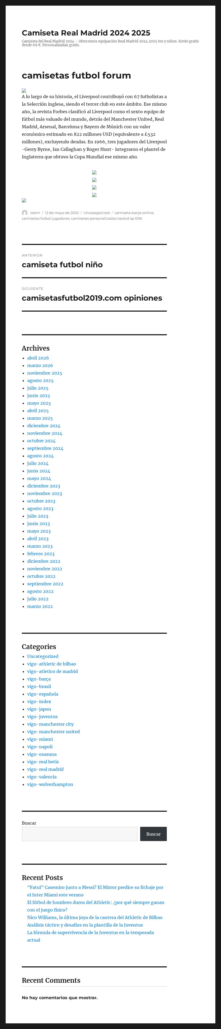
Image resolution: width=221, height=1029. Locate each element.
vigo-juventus (42, 716)
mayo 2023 (39, 531)
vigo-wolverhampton (50, 784)
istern (35, 213)
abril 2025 (38, 410)
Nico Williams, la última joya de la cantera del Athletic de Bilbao (95, 917)
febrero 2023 (40, 553)
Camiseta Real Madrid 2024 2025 (86, 32)
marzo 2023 (40, 546)
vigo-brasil (39, 686)
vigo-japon (39, 709)
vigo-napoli (40, 746)
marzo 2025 (40, 418)
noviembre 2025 (44, 373)
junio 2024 (38, 470)
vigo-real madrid (45, 769)
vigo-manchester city (50, 724)
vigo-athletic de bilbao (51, 664)
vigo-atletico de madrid (52, 671)
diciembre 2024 (43, 425)
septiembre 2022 (45, 583)
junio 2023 (38, 523)
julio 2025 (38, 388)
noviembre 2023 (44, 493)
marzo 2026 (40, 365)
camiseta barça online (134, 213)
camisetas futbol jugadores (46, 218)
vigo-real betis (43, 761)
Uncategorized (97, 213)
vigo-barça (39, 679)
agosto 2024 (40, 455)
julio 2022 (38, 598)
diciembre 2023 (43, 486)
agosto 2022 (40, 591)
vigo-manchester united (53, 731)
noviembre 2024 (44, 433)
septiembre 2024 (45, 448)
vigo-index (39, 701)
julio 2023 (37, 516)
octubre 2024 (41, 440)
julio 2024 (38, 463)
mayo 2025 (39, 403)
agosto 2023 (40, 508)
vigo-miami (40, 739)
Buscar (29, 823)
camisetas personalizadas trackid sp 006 (106, 218)
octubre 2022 (41, 576)
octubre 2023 (41, 501)
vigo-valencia (42, 776)
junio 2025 (38, 395)
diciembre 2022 (43, 561)
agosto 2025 (40, 380)
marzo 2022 (40, 606)
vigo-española (42, 694)
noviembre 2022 (44, 568)
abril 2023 (38, 538)
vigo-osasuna (42, 754)
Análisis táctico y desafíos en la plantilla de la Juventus (85, 925)
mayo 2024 (39, 478)
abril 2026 (38, 358)
